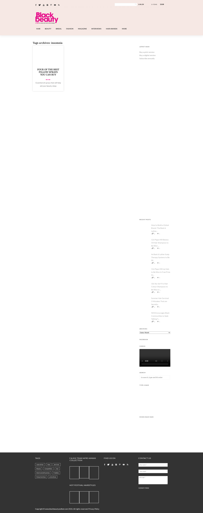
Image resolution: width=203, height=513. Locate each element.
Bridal (59, 29)
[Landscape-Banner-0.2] (108, 26)
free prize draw (41, 477)
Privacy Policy (93, 509)
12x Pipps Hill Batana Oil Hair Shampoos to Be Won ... (159, 242)
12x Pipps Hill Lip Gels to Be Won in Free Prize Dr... (160, 272)
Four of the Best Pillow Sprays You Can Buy (48, 72)
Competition (48, 469)
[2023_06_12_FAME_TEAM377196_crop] (84, 472)
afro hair (56, 464)
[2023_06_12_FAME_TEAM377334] (74, 472)
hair (57, 469)
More (124, 29)
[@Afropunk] (74, 497)
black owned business (43, 473)
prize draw (52, 477)
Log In (141, 4)
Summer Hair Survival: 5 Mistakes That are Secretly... (160, 301)
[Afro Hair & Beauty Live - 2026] (154, 120)
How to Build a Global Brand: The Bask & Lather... (160, 228)
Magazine (82, 29)
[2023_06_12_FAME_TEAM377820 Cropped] (94, 472)
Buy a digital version (147, 55)
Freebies (56, 473)
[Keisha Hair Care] (154, 182)
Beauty (48, 29)
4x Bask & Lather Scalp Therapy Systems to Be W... (160, 257)
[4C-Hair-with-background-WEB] (154, 410)
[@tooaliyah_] (84, 497)
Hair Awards (111, 29)
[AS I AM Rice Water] (154, 151)
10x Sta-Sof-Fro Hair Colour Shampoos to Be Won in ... (159, 286)
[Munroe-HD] (154, 442)
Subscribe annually (147, 58)
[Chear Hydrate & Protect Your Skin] (154, 213)
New (48, 464)
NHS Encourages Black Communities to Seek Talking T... (160, 316)
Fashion (69, 29)
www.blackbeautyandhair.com (56, 509)
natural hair (40, 464)
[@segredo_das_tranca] (94, 497)
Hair (38, 29)
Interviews (96, 29)
